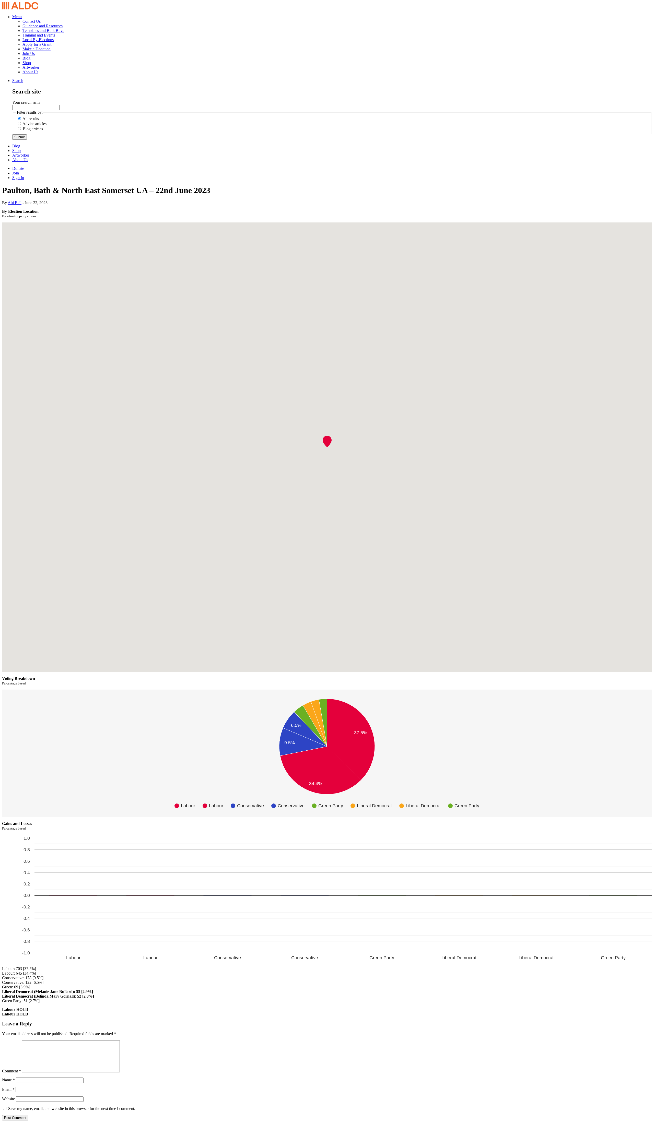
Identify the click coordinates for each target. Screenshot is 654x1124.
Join (15, 173)
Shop (26, 63)
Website (8, 1099)
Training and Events (38, 35)
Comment (11, 1071)
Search (17, 80)
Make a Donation (36, 49)
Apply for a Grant (36, 44)
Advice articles (34, 124)
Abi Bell (14, 202)
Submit (19, 137)
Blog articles (33, 129)
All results (30, 118)
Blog (26, 58)
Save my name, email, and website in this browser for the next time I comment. (71, 1108)
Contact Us (31, 21)
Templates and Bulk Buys (43, 30)
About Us (30, 72)
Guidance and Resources (42, 26)
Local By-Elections (38, 40)
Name (8, 1080)
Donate (18, 168)
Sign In (18, 177)
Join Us (28, 53)
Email (8, 1089)
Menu (17, 17)
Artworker (30, 67)
